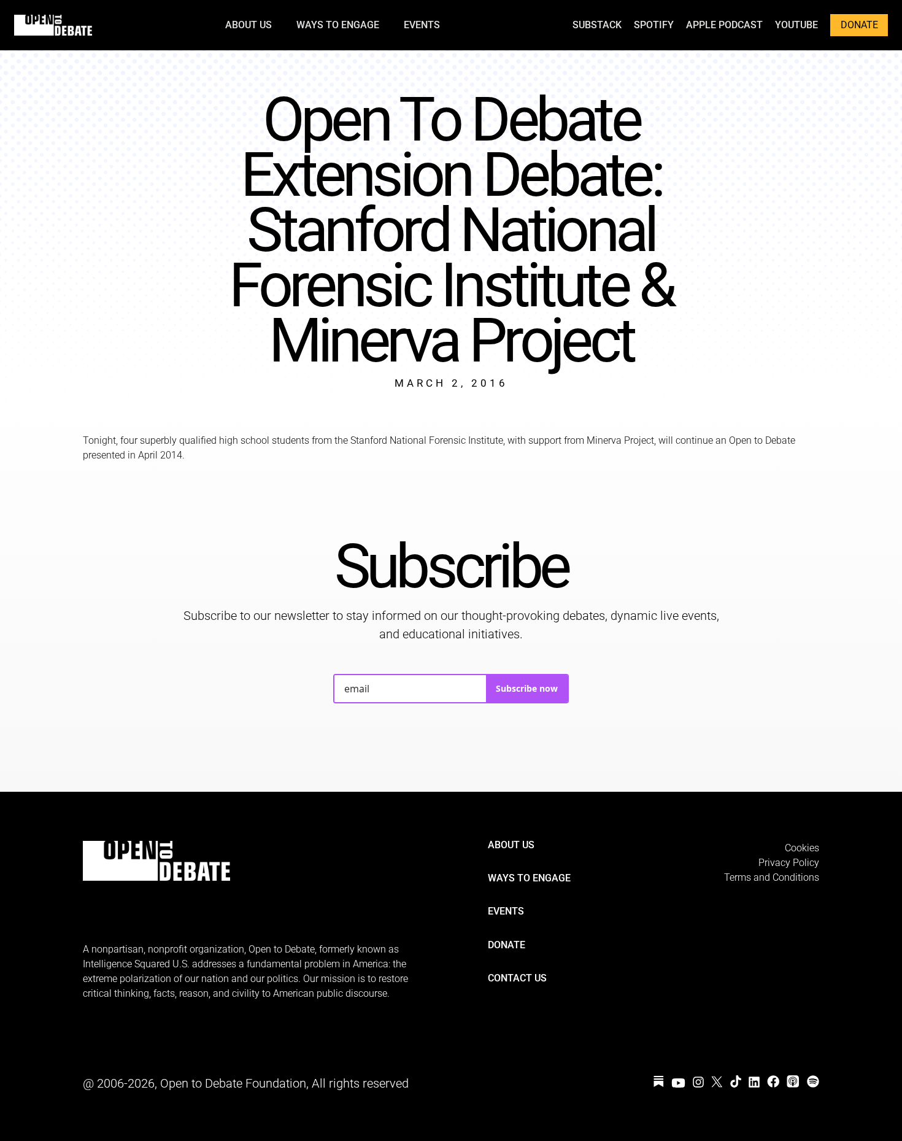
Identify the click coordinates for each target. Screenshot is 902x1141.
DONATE (859, 25)
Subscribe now (527, 688)
